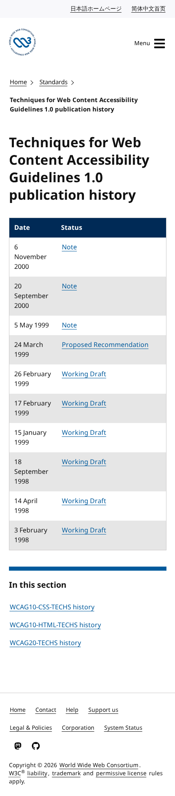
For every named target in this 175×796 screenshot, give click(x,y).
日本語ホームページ (96, 8)
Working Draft (84, 374)
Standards (53, 82)
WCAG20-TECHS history (45, 643)
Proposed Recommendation (105, 345)
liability (37, 773)
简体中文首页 (148, 8)
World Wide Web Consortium (98, 765)
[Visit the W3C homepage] (22, 43)
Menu (142, 43)
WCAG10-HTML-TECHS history (55, 625)
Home (18, 82)
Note (69, 247)
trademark (66, 773)
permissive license (121, 773)
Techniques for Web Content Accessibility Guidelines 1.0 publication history (74, 105)
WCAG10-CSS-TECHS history (52, 607)
